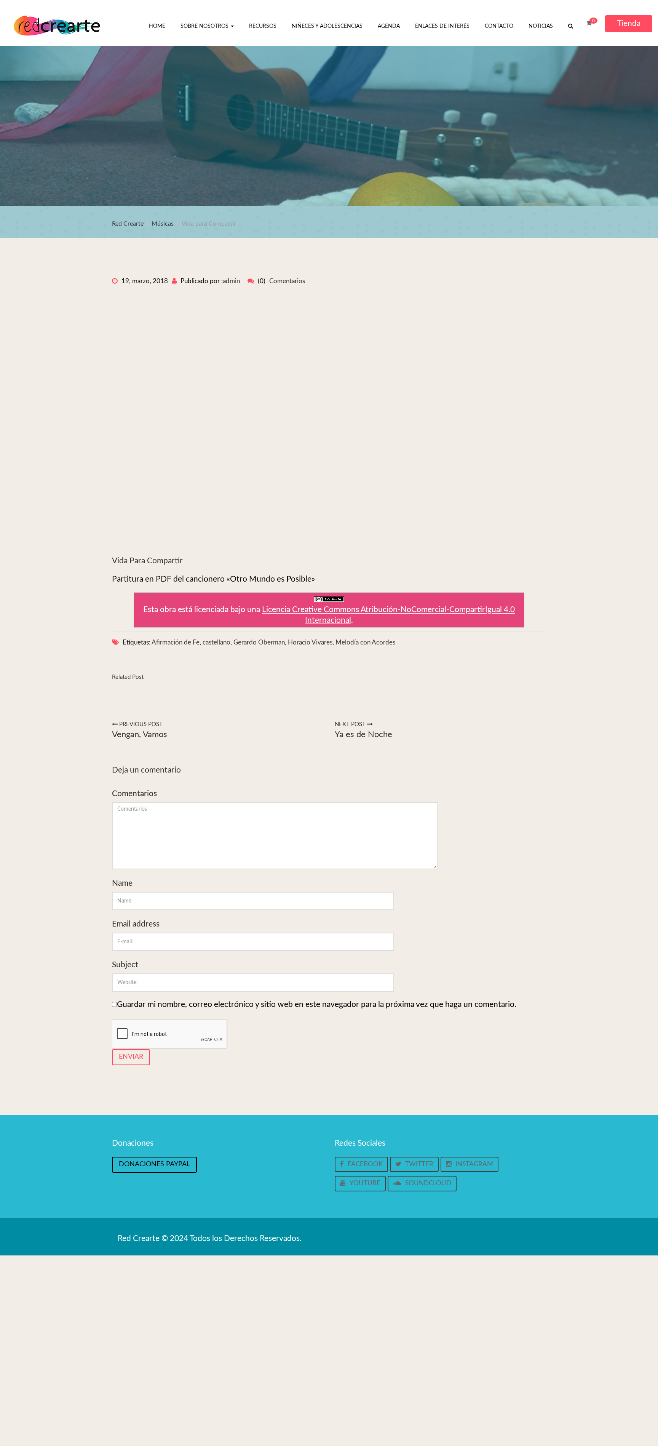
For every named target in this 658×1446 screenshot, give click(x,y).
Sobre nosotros (205, 26)
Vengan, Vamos (139, 734)
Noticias (541, 26)
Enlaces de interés (442, 26)
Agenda (389, 26)
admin (231, 281)
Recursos (262, 26)
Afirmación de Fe (176, 642)
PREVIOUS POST (140, 724)
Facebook (365, 1164)
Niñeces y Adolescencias (327, 26)
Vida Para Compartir (147, 561)
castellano (216, 642)
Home (157, 26)
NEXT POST (351, 724)
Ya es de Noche (363, 734)
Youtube (365, 1183)
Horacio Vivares (310, 642)
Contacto (499, 26)
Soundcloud (428, 1183)
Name (122, 883)
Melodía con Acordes (365, 642)
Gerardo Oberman (259, 642)
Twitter (419, 1164)
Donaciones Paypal (154, 1164)
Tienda (628, 23)
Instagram (474, 1164)
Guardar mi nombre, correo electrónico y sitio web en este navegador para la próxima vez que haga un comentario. (316, 1004)
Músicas (163, 224)
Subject (125, 965)
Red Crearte (128, 224)
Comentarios (287, 281)
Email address (136, 924)
